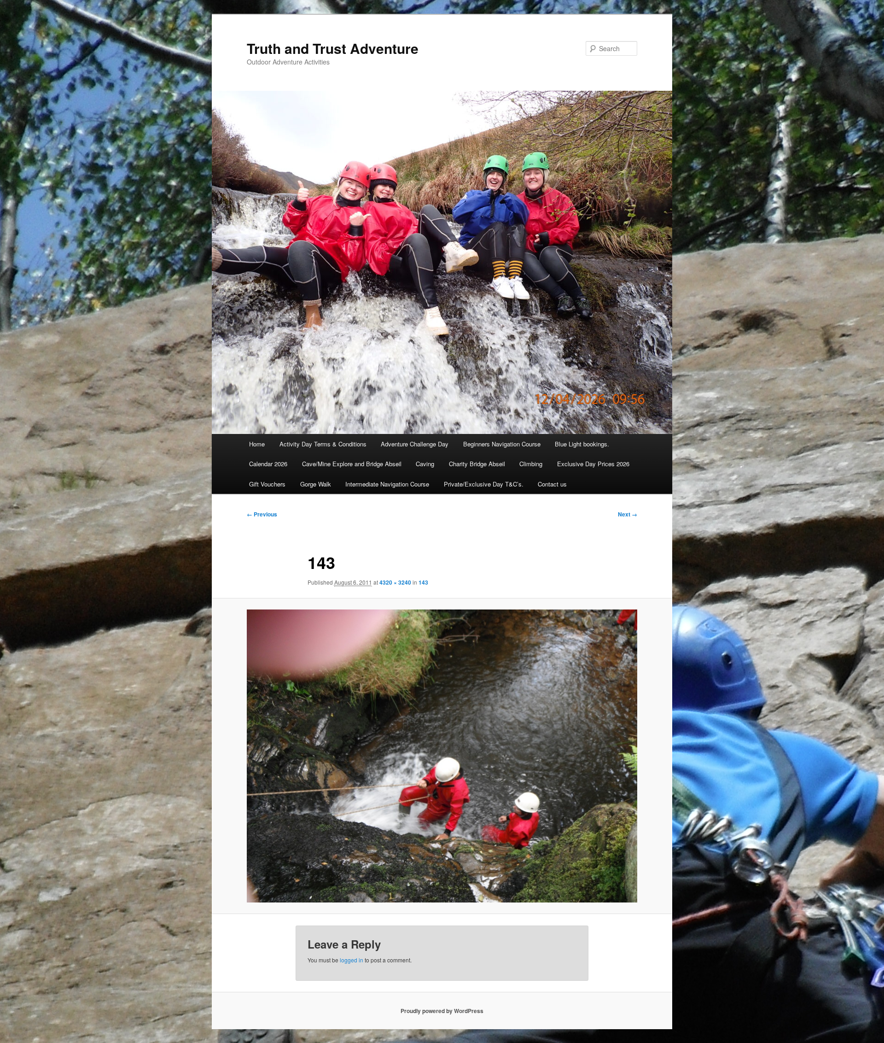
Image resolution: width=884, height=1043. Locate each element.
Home (257, 443)
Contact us (552, 484)
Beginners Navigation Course (502, 443)
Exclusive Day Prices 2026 (593, 463)
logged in (351, 960)
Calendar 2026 (268, 463)
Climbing (530, 463)
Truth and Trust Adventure (333, 48)
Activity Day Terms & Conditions (322, 443)
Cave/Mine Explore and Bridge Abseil (351, 463)
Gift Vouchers (267, 484)
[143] (442, 755)
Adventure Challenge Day (414, 443)
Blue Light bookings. (582, 443)
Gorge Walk (315, 484)
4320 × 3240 (395, 582)
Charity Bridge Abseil (477, 463)
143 (423, 582)
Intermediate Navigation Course (387, 484)
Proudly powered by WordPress (442, 1011)
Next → (627, 514)
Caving (425, 463)
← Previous (262, 514)
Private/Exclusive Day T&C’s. (483, 484)
